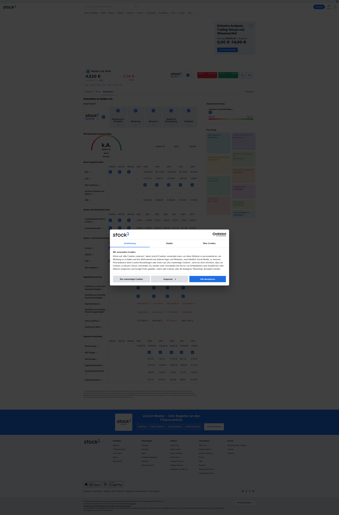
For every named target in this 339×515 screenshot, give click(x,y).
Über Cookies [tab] (209, 243)
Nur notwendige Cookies (131, 279)
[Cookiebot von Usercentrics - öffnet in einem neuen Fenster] (214, 235)
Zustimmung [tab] (130, 243)
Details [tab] (169, 243)
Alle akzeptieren (207, 279)
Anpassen (168, 279)
